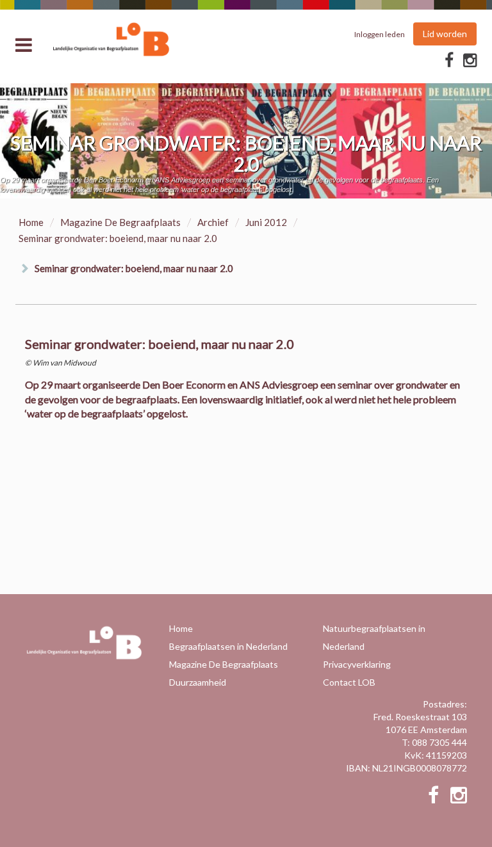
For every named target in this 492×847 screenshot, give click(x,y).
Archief (213, 222)
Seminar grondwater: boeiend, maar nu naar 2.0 (134, 268)
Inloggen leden (379, 34)
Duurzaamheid (197, 682)
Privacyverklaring (357, 664)
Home (31, 222)
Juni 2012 (266, 222)
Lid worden (445, 33)
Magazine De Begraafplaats (120, 222)
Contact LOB (349, 682)
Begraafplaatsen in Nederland (228, 646)
